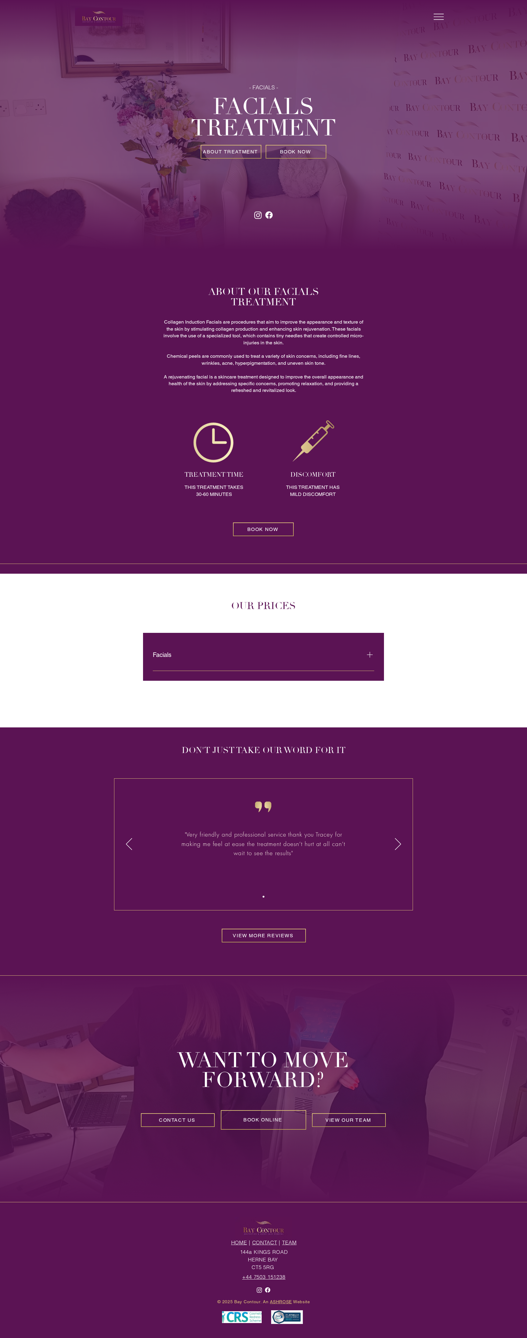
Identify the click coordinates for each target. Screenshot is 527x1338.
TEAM (289, 1242)
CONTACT (264, 1242)
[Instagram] (258, 215)
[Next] (398, 844)
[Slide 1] (263, 897)
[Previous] (129, 844)
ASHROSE (281, 1301)
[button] (439, 17)
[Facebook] (269, 215)
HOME (239, 1242)
